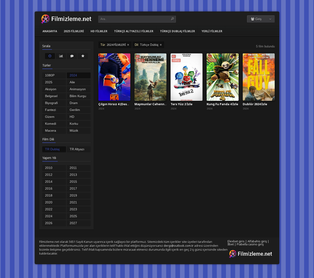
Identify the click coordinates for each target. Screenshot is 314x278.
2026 (48, 223)
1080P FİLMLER (52, 75)
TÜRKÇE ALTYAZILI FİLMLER (133, 31)
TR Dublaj (52, 149)
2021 (73, 202)
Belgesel (51, 96)
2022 (48, 209)
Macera (50, 130)
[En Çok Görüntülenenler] (61, 56)
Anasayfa (50, 31)
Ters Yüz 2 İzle (181, 104)
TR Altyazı (77, 149)
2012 (48, 175)
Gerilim (75, 110)
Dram (74, 103)
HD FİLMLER (99, 31)
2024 (48, 216)
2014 (48, 181)
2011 (73, 168)
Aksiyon (50, 89)
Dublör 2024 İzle (255, 104)
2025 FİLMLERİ (74, 31)
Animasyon (78, 89)
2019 (73, 195)
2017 (73, 188)
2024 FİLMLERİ (77, 75)
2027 (73, 223)
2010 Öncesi (50, 168)
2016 (48, 188)
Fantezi (50, 110)
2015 (73, 181)
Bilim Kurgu (78, 96)
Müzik (74, 130)
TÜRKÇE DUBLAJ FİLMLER (177, 31)
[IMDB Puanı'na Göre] (83, 56)
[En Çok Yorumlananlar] (72, 56)
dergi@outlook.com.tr (179, 245)
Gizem (49, 117)
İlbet (231, 244)
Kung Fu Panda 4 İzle (222, 104)
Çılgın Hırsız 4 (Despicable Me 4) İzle (125, 104)
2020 (48, 202)
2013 (73, 175)
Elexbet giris (236, 241)
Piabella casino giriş (250, 244)
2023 (73, 209)
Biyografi (51, 103)
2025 (73, 216)
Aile (72, 82)
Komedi (50, 123)
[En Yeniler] (50, 56)
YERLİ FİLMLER (212, 31)
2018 (48, 195)
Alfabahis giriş (257, 241)
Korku (74, 123)
